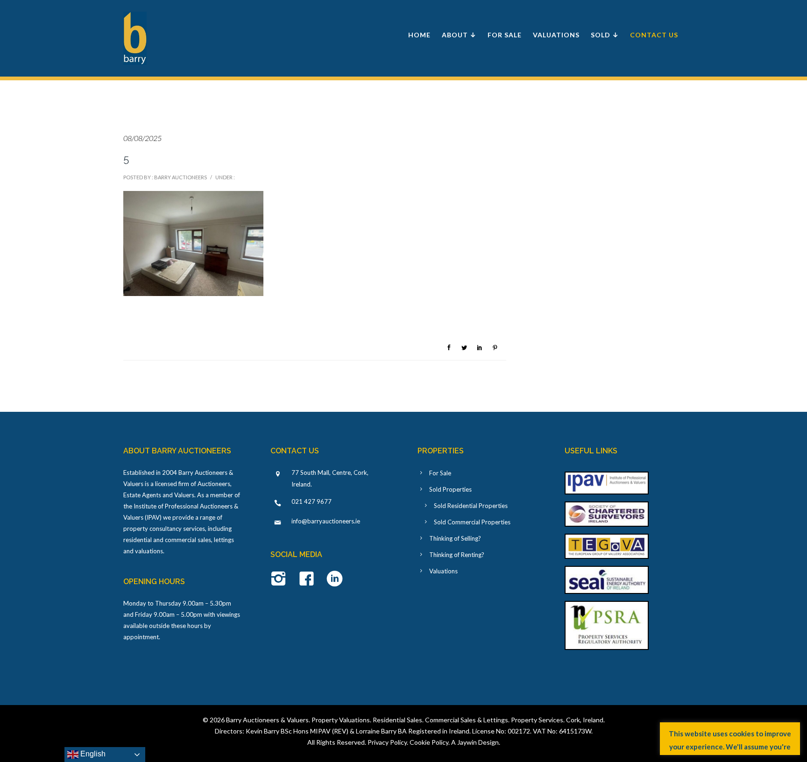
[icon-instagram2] (280, 579)
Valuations (556, 35)
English (92, 754)
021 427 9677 (311, 501)
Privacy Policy (387, 742)
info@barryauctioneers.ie (325, 521)
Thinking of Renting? (456, 554)
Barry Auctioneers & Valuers (267, 720)
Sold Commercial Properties (472, 522)
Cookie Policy (429, 742)
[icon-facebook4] (308, 579)
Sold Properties (450, 489)
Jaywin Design (478, 742)
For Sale (505, 35)
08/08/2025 (142, 138)
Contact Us (654, 35)
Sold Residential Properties (471, 505)
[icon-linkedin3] (334, 579)
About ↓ (459, 35)
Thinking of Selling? (455, 538)
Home (419, 35)
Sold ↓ (605, 35)
